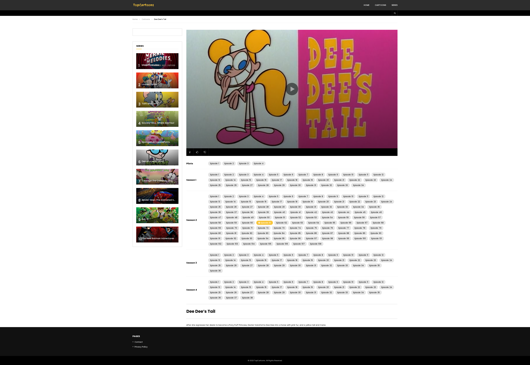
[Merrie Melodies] (157, 61)
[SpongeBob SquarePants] (157, 138)
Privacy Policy (141, 346)
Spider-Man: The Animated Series (160, 200)
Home (366, 5)
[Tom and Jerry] (157, 100)
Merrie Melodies (150, 65)
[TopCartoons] (143, 5)
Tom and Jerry (150, 103)
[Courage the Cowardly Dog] (157, 177)
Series (395, 5)
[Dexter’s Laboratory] (157, 157)
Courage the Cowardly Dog (157, 180)
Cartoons (380, 5)
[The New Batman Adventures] (157, 234)
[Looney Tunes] (157, 80)
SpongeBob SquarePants (156, 142)
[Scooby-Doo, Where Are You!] (157, 119)
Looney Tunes (149, 84)
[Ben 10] (157, 215)
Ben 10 (145, 219)
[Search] (395, 13)
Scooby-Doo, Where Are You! (158, 122)
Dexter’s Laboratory (153, 161)
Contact (139, 342)
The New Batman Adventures (158, 238)
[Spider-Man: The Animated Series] (157, 196)
